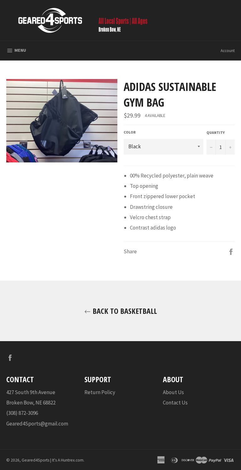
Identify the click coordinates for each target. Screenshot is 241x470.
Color (130, 132)
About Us (173, 392)
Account (228, 50)
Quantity (215, 132)
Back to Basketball (124, 311)
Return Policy (99, 392)
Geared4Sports (35, 460)
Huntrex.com (72, 460)
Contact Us (175, 402)
